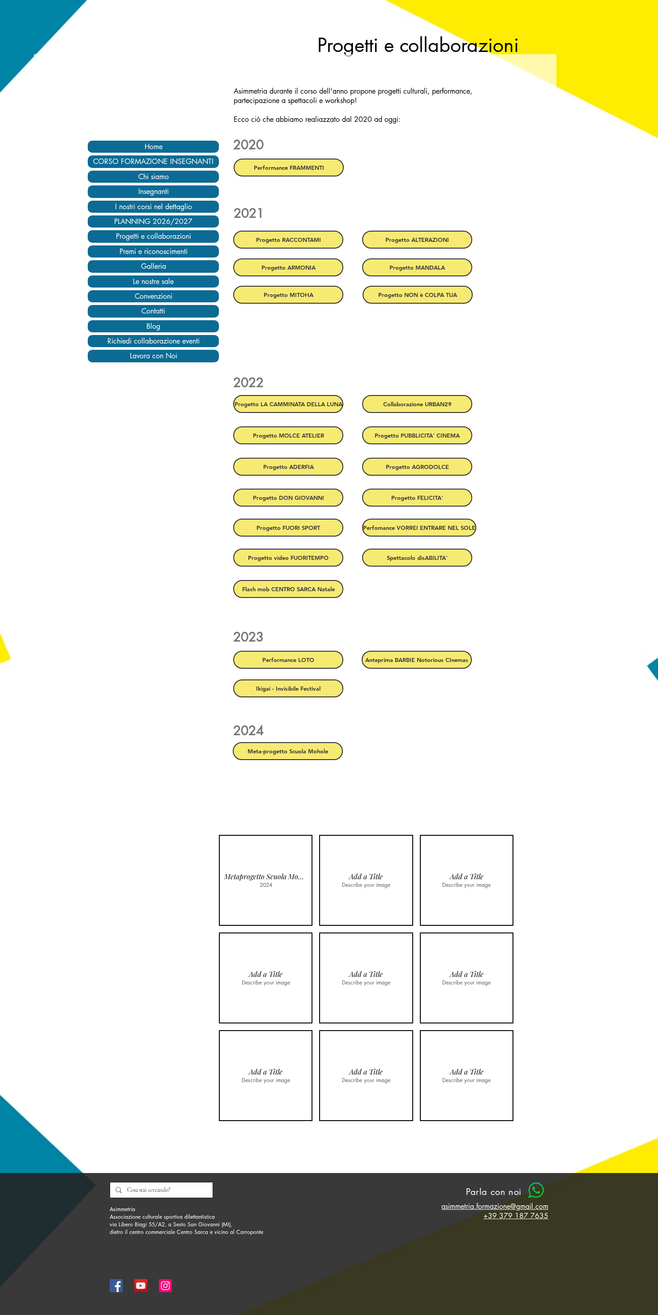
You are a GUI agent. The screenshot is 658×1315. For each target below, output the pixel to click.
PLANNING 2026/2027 (153, 221)
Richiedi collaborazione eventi (153, 341)
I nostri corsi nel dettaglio (153, 206)
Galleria (153, 266)
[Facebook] (116, 1285)
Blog (153, 326)
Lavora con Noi (153, 356)
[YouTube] (140, 1285)
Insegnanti (153, 191)
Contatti (153, 311)
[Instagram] (165, 1285)
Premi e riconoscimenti (154, 251)
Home (153, 146)
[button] (265, 880)
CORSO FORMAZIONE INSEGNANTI (153, 161)
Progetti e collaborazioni (153, 236)
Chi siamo (153, 176)
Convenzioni (153, 296)
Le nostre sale (153, 281)
